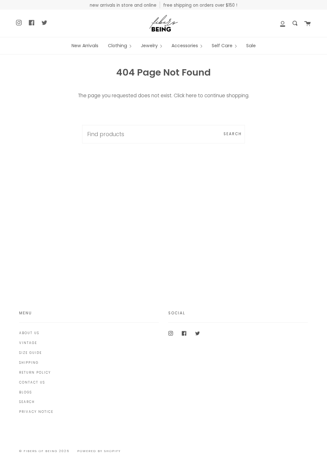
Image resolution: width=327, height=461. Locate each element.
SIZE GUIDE (30, 353)
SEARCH (27, 402)
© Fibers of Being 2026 (44, 451)
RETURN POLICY (35, 372)
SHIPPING (29, 363)
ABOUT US (29, 333)
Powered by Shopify (99, 451)
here (191, 95)
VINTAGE (28, 343)
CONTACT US (32, 382)
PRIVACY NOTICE (36, 412)
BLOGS (25, 392)
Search (233, 133)
